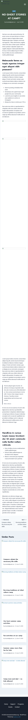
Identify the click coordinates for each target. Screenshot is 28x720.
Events (10, 707)
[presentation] (14, 548)
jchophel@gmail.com (11, 22)
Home (6, 704)
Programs (21, 704)
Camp (14, 11)
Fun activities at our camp (12, 636)
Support (12, 704)
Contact (17, 707)
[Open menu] (25, 4)
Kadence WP (17, 717)
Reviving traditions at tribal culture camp (21, 523)
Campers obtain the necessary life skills (7, 523)
